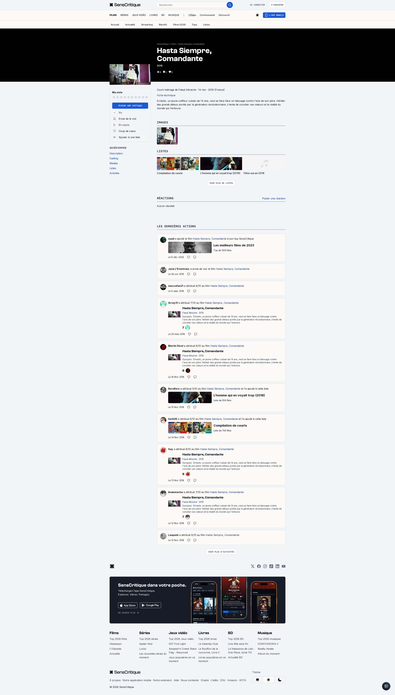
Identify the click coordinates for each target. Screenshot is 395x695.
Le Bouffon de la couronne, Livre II (209, 650)
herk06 (172, 418)
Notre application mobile (137, 680)
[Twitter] (253, 567)
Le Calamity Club (208, 643)
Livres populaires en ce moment (212, 659)
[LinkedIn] (277, 567)
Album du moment (268, 653)
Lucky (142, 648)
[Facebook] (259, 567)
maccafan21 (175, 285)
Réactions (165, 198)
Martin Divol (175, 345)
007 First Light (177, 643)
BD (230, 633)
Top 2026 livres (207, 638)
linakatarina (175, 492)
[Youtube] (283, 567)
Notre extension (162, 680)
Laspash (173, 535)
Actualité (115, 653)
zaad (171, 238)
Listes (162, 151)
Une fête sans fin (238, 643)
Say (170, 449)
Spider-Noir (146, 643)
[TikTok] (271, 567)
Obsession (116, 643)
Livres (203, 633)
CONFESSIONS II (268, 643)
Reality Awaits (266, 648)
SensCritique (163, 44)
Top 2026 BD (236, 638)
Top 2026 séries (148, 638)
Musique (265, 633)
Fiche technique (166, 95)
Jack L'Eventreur (178, 268)
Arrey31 (173, 302)
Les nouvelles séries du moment (152, 655)
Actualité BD (235, 657)
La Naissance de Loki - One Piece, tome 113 (241, 650)
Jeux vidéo (178, 633)
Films (173, 44)
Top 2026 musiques (269, 638)
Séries (144, 633)
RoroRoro (174, 388)
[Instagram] (265, 567)
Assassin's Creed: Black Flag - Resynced (183, 650)
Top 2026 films (118, 638)
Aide (176, 680)
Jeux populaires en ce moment (182, 659)
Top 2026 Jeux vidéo (181, 638)
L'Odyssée (115, 648)
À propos (115, 680)
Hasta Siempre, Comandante (191, 44)
